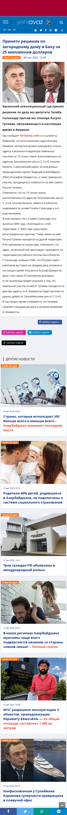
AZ (4, 29)
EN (9, 29)
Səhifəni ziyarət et (48, 324)
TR (14, 29)
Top (62, 805)
